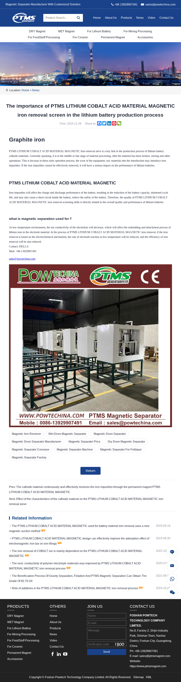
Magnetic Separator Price (84, 441)
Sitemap (138, 677)
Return (90, 471)
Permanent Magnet (113, 37)
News (140, 17)
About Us (111, 17)
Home (97, 17)
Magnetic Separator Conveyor (30, 449)
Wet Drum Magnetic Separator (67, 433)
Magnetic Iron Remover (26, 433)
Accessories (145, 37)
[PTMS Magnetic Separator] (24, 25)
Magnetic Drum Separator (110, 433)
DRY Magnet (37, 31)
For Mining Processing (138, 31)
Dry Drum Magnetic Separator (126, 441)
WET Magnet (66, 31)
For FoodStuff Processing (44, 37)
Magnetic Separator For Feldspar (121, 449)
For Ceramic (80, 37)
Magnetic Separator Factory (29, 457)
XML (149, 677)
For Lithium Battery (99, 31)
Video (151, 17)
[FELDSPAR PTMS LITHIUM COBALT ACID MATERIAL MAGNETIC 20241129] (90, 426)
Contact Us (166, 17)
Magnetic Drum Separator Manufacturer (36, 441)
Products (126, 17)
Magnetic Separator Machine (75, 449)
